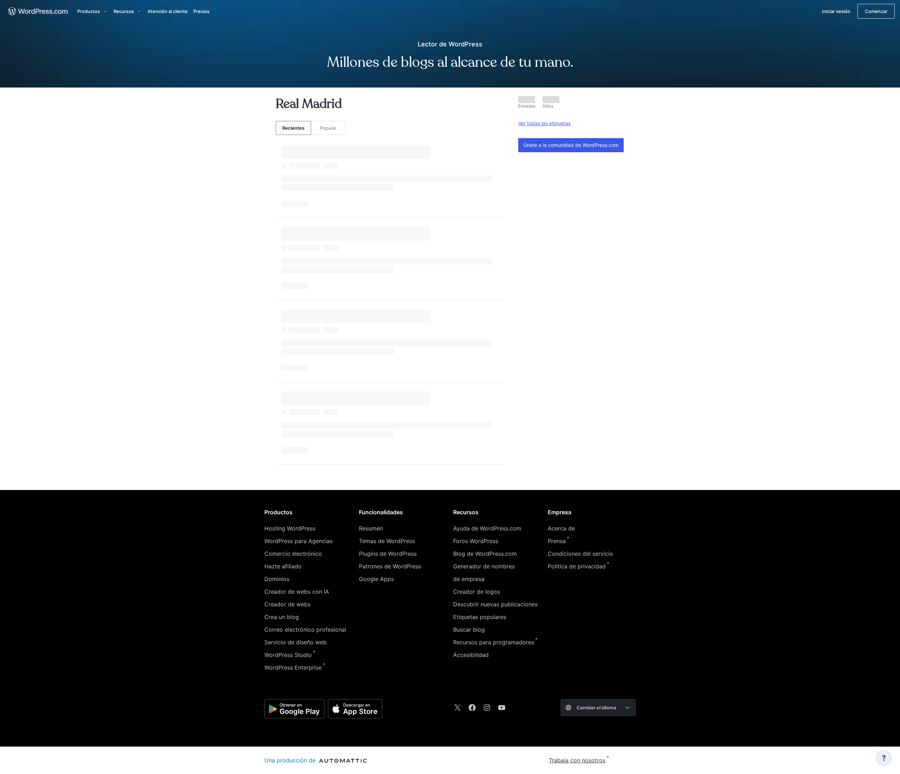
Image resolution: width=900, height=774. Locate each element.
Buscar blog (469, 629)
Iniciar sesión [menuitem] (836, 11)
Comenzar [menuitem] (876, 11)
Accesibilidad (471, 654)
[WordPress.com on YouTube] (501, 707)
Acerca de (561, 528)
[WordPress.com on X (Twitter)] (457, 707)
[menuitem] (37, 11)
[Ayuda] (884, 758)
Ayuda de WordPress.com (487, 528)
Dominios (276, 578)
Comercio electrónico (293, 553)
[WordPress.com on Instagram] (487, 707)
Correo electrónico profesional (305, 629)
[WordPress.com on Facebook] (472, 707)
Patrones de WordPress (390, 566)
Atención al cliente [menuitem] (168, 11)
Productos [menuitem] (88, 11)
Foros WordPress (475, 540)
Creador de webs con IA (296, 591)
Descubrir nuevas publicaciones (495, 604)
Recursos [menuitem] (124, 11)
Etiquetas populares (479, 616)
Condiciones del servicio (580, 553)
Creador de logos (476, 591)
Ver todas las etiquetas (544, 123)
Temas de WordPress (387, 540)
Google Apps (376, 578)
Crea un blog (281, 616)
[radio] (293, 128)
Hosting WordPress (289, 528)
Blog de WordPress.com (485, 553)
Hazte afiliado (283, 566)
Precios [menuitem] (201, 11)
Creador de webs (287, 604)
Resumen (371, 528)
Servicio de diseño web (295, 642)
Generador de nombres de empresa (484, 572)
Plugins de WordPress (388, 553)
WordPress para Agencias (298, 540)
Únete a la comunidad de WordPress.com (570, 145)
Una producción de (290, 760)
